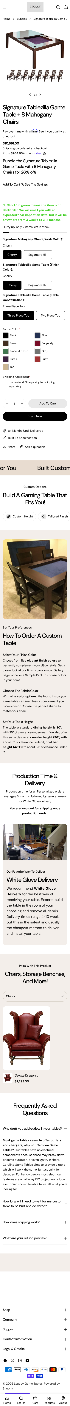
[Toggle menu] (4, 7)
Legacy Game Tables (28, 1384)
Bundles (22, 18)
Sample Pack (34, 675)
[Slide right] (40, 95)
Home (6, 18)
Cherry (12, 255)
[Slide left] (30, 95)
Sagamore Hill (37, 255)
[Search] (58, 7)
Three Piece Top (18, 315)
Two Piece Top (50, 315)
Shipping (9, 148)
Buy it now (35, 416)
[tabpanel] (35, 1045)
